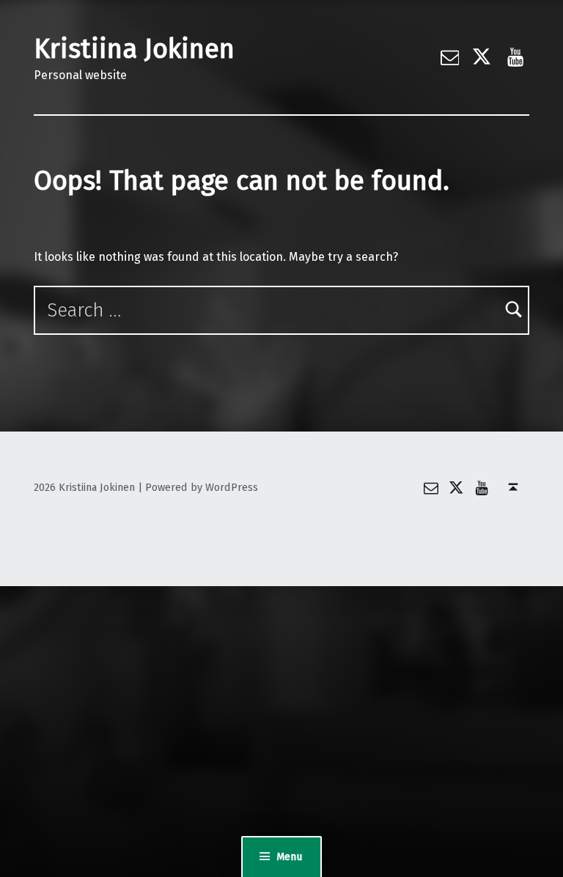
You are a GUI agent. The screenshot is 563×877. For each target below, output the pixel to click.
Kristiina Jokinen (134, 49)
